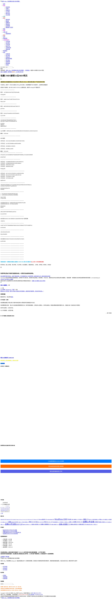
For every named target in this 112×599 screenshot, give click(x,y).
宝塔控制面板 (95, 519)
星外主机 (8, 13)
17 (9, 508)
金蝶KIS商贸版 (35, 524)
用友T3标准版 (25, 522)
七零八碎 (5, 32)
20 (3, 510)
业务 (4, 36)
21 (5, 510)
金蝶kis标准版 (64, 524)
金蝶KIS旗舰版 (46, 524)
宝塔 (90, 519)
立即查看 (3, 556)
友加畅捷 (8, 25)
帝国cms (101, 519)
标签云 (7, 64)
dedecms (9, 519)
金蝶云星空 (82, 524)
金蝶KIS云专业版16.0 (27, 524)
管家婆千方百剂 (9, 27)
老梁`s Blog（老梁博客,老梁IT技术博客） (15, 70)
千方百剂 (80, 519)
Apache (3, 519)
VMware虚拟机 (42, 519)
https (18, 519)
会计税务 (8, 43)
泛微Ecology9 (13, 522)
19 (2, 510)
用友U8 (32, 522)
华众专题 (8, 14)
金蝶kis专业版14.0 (103, 522)
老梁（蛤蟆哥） (4, 71)
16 (7, 508)
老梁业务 (8, 57)
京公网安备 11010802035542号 (36, 594)
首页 (4, 4)
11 (1, 508)
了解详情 (7, 556)
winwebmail (50, 519)
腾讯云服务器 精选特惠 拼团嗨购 (56, 466)
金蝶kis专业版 (91, 522)
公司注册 (8, 41)
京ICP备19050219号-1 (36, 593)
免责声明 (8, 61)
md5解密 (11, 279)
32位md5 (3, 279)
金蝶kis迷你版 (74, 524)
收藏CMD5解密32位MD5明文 (38, 280)
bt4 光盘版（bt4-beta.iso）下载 (7, 289)
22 (6, 510)
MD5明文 (7, 279)
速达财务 (8, 19)
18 (1, 510)
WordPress (61, 519)
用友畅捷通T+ (56, 522)
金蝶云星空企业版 (90, 524)
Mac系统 (8, 11)
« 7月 (2, 513)
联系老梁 (44, 276)
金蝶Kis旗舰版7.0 (55, 524)
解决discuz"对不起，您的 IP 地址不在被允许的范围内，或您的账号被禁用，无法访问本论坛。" (22, 291)
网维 (4, 29)
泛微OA (7, 8)
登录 (12, 296)
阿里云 (95, 524)
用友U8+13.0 (39, 522)
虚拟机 (67, 522)
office (25, 519)
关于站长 (8, 60)
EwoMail (14, 519)
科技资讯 (8, 7)
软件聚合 (27, 70)
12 (2, 508)
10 (9, 507)
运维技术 (8, 10)
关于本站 (8, 55)
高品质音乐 (8, 33)
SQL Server (30, 519)
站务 (4, 52)
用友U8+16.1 (48, 522)
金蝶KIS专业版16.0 (14, 524)
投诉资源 (48, 276)
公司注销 (8, 44)
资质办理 (8, 49)
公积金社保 (8, 47)
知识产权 (8, 46)
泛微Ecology (5, 522)
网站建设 (5, 50)
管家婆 (7, 21)
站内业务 (5, 568)
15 (6, 508)
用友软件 (8, 24)
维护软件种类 (9, 58)
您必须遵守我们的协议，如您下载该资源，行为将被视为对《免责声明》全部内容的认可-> (21, 276)
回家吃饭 (5, 38)
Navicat (22, 519)
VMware (35, 519)
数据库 (107, 519)
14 (5, 508)
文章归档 (8, 53)
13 (3, 508)
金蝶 (71, 522)
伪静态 (76, 519)
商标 (86, 519)
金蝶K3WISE (78, 522)
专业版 (70, 519)
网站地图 (8, 63)
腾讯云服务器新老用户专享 (56, 471)
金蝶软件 (8, 22)
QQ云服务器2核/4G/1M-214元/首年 (56, 461)
